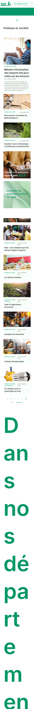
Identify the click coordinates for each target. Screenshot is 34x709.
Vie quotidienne (8, 385)
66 (26, 399)
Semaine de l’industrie (14, 334)
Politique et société (10, 66)
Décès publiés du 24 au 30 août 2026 (17, 11)
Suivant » (19, 402)
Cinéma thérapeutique (14, 361)
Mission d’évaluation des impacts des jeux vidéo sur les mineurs (16, 73)
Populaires (7, 301)
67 (12, 402)
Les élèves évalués (12, 277)
